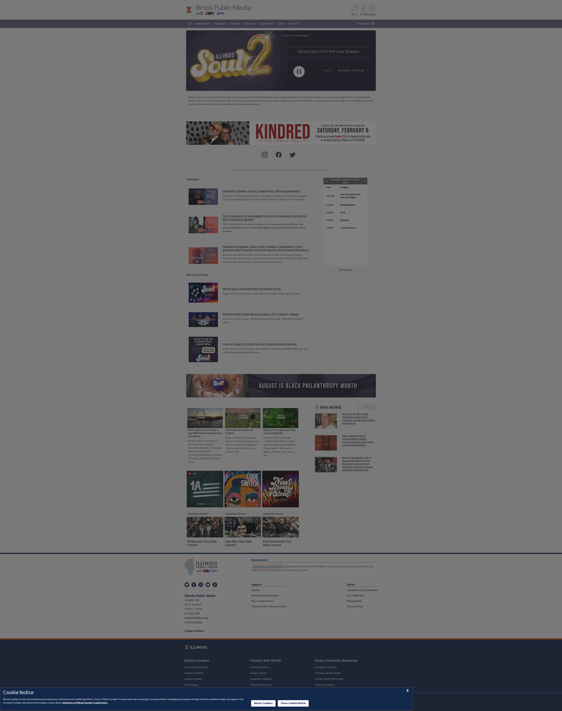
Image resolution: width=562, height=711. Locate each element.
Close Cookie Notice (293, 703)
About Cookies (263, 703)
